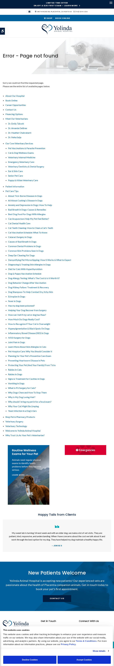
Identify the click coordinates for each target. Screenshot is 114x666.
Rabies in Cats (15, 369)
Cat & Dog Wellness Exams (21, 152)
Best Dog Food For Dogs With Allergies (27, 214)
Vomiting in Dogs (16, 383)
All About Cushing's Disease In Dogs (25, 200)
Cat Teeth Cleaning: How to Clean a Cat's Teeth (30, 228)
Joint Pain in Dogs (16, 342)
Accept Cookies (84, 660)
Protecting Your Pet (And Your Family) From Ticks (32, 365)
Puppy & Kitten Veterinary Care (23, 180)
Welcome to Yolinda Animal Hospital (22, 430)
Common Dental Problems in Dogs (24, 246)
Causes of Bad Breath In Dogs (22, 241)
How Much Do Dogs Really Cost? (24, 319)
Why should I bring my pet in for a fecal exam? (29, 401)
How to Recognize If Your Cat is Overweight (29, 324)
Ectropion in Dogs (16, 296)
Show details (99, 651)
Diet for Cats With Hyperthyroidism (25, 269)
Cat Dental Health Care (19, 223)
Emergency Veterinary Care (21, 162)
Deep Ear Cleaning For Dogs (21, 255)
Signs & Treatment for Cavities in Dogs (26, 378)
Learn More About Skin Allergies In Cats (27, 346)
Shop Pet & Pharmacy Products (20, 417)
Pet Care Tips (11, 191)
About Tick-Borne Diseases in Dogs (25, 196)
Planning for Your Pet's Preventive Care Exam (29, 356)
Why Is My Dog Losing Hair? (21, 397)
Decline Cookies (30, 660)
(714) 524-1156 (81, 12)
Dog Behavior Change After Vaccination (27, 282)
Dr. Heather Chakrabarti (19, 132)
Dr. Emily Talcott (16, 123)
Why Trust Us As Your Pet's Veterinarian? (25, 435)
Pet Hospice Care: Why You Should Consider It (30, 351)
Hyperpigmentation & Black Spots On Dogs (29, 328)
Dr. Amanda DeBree (17, 128)
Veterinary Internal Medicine (21, 157)
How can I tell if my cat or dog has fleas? (27, 314)
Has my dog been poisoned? (21, 305)
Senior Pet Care (15, 175)
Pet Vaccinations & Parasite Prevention (26, 148)
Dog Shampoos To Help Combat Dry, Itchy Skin (30, 292)
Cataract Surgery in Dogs (20, 237)
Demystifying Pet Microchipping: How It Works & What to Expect (39, 260)
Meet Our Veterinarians (16, 118)
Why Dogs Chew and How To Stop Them (27, 392)
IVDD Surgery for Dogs (19, 337)
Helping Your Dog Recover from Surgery (27, 310)
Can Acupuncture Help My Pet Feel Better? (28, 218)
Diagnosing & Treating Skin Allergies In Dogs (29, 264)
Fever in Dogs (14, 301)
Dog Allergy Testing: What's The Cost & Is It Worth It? (34, 278)
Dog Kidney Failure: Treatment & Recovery (28, 287)
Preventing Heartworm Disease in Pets (26, 360)
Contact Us (10, 109)
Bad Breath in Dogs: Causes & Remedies (27, 209)
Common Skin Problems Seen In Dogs (26, 250)
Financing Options (14, 114)
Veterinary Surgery (14, 421)
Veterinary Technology (16, 426)
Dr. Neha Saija (14, 137)
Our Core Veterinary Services (19, 143)
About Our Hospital (14, 96)
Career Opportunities (15, 105)
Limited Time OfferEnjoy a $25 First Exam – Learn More (56, 4)
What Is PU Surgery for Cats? (22, 388)
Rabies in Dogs (15, 374)
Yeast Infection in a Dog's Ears (22, 410)
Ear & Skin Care (15, 171)
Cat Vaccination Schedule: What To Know (27, 232)
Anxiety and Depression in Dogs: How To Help (30, 205)
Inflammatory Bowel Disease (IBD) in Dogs (28, 333)
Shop (49, 18)
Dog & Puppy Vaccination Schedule (24, 273)
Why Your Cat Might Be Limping (23, 406)
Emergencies (87, 450)
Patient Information (14, 186)
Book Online (62, 18)
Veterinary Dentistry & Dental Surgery (26, 166)
